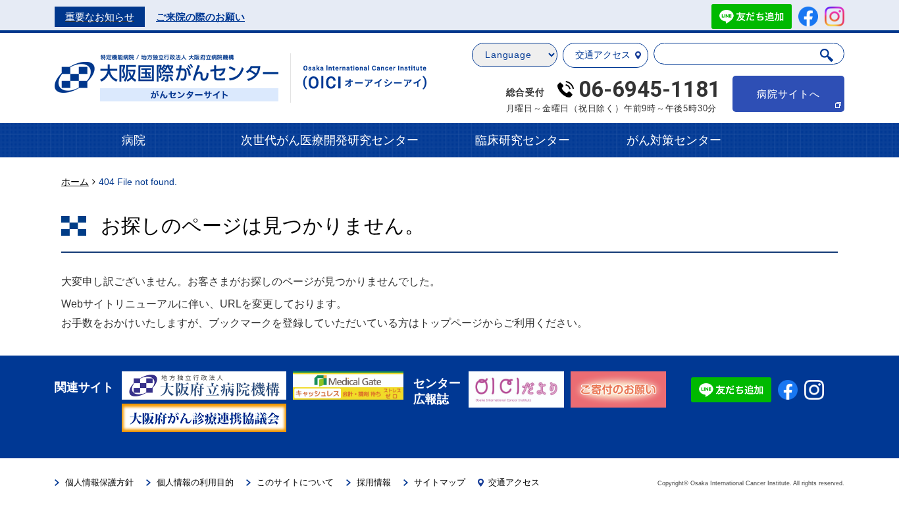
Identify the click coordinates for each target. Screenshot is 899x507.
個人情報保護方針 (99, 482)
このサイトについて (295, 482)
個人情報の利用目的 (195, 482)
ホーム (75, 181)
